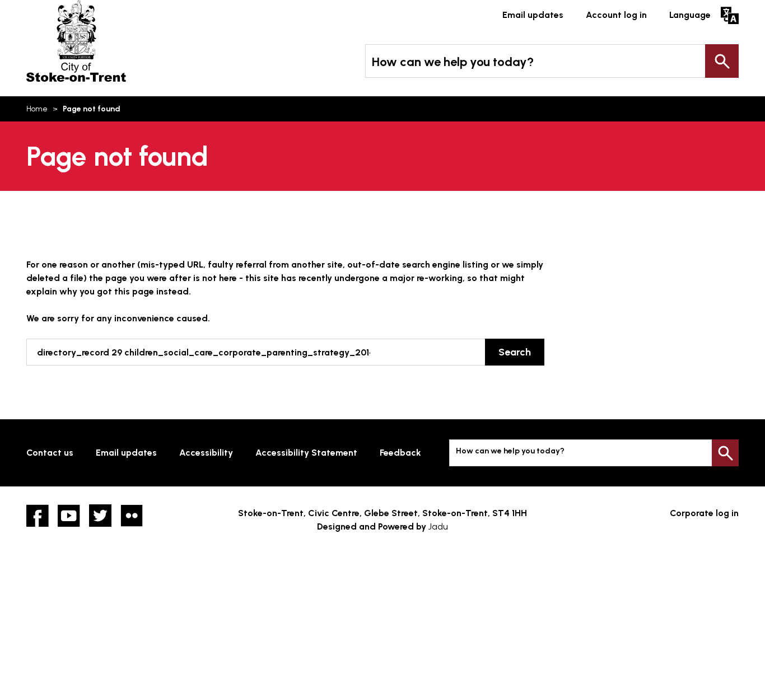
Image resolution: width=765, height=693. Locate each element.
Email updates (532, 15)
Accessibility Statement (306, 452)
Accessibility (206, 452)
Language (690, 15)
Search (722, 61)
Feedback (400, 452)
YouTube (69, 515)
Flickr (131, 515)
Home (37, 109)
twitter (100, 515)
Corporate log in (704, 513)
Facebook (37, 515)
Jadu (438, 526)
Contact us (49, 452)
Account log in (616, 15)
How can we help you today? (453, 61)
